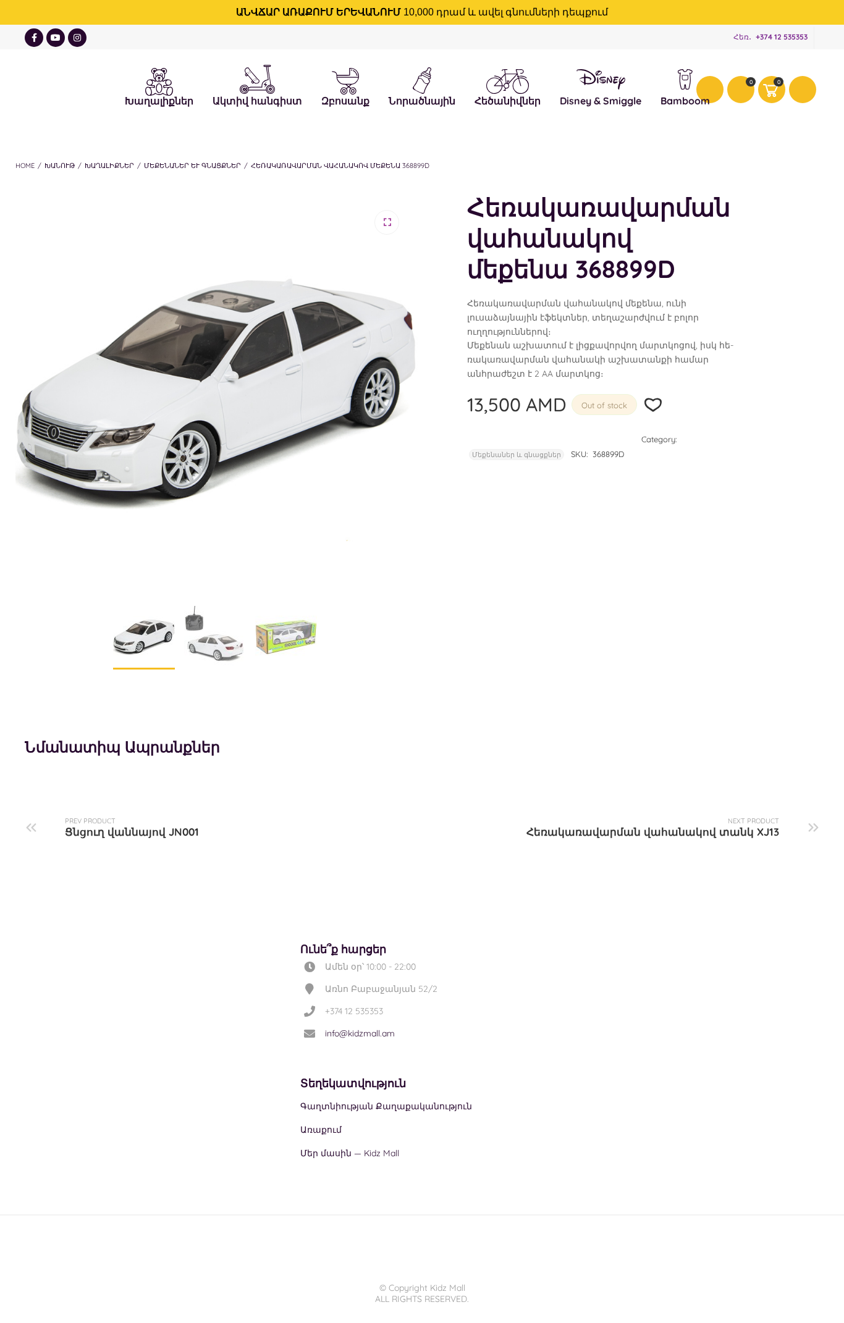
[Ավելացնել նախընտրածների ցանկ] (653, 404)
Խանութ (59, 165)
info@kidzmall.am (360, 1033)
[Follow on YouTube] (55, 37)
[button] (386, 222)
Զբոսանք (345, 79)
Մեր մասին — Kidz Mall (349, 1153)
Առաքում (321, 1129)
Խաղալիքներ (159, 79)
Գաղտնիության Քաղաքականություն (386, 1106)
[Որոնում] (802, 89)
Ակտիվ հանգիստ (257, 76)
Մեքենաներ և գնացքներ (192, 165)
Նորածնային (422, 79)
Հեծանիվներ (507, 81)
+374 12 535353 (782, 36)
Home (25, 165)
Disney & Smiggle (600, 81)
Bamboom (685, 81)
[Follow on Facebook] (34, 37)
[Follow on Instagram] (77, 37)
